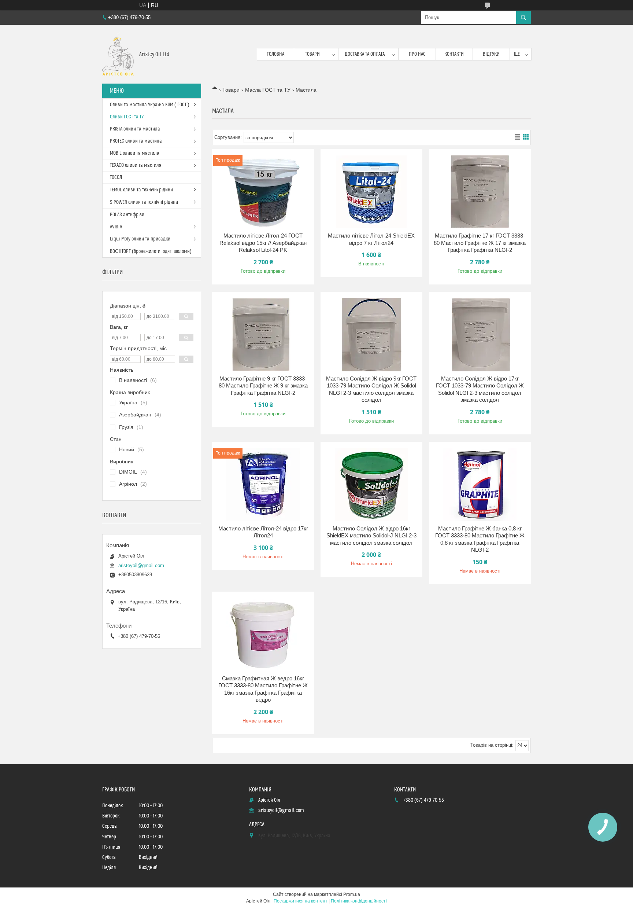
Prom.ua (351, 894)
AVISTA (116, 227)
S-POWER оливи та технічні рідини (144, 202)
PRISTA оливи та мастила (135, 129)
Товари (312, 54)
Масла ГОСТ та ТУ (267, 90)
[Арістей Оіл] (118, 54)
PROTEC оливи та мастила (136, 141)
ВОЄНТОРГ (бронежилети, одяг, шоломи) (151, 251)
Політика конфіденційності (359, 901)
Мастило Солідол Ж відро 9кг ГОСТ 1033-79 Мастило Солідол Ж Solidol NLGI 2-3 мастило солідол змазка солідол (371, 389)
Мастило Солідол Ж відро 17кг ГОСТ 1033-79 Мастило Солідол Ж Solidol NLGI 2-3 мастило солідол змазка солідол (480, 389)
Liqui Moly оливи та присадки (140, 239)
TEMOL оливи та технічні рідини (141, 190)
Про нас (417, 54)
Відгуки (491, 54)
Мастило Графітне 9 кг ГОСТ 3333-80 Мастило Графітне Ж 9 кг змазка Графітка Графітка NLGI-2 (263, 385)
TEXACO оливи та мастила (136, 165)
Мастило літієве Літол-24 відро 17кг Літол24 (263, 532)
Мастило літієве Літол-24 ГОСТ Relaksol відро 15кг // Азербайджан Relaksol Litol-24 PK (263, 242)
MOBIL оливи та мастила (134, 153)
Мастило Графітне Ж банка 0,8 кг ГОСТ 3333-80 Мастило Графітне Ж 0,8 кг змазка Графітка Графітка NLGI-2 (480, 539)
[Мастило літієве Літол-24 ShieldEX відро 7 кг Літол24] (371, 191)
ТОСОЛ (116, 177)
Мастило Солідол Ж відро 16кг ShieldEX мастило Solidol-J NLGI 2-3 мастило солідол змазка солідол (371, 535)
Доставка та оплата (365, 54)
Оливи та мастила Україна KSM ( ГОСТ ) (149, 105)
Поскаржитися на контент (300, 901)
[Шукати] (523, 17)
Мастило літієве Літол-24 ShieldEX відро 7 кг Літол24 (371, 239)
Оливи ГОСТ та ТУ (127, 117)
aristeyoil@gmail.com (141, 565)
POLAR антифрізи (127, 215)
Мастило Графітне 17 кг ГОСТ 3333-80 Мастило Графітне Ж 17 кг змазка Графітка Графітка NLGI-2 (480, 242)
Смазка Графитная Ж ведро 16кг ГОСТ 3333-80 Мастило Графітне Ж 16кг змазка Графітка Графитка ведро (263, 689)
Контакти (454, 54)
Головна (275, 54)
